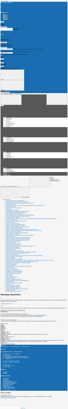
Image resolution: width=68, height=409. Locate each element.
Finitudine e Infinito (10, 281)
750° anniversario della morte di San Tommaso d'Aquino (18, 216)
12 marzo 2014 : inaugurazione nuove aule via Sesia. (17, 288)
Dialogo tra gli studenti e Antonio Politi (14, 282)
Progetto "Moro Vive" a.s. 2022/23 (13, 241)
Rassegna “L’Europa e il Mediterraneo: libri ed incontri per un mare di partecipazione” (24, 230)
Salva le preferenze (11, 344)
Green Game (8, 284)
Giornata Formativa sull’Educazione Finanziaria (16, 220)
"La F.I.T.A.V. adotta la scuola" (12, 223)
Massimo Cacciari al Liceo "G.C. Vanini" (14, 250)
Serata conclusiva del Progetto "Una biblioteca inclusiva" (18, 239)
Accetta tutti (21, 310)
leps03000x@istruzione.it (16, 356)
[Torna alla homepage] (34, 93)
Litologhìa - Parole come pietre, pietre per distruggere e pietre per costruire (21, 229)
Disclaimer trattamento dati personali (8, 397)
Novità (51, 178)
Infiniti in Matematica (10, 278)
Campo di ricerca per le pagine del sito (9, 186)
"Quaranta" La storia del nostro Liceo (14, 279)
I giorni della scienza (10, 267)
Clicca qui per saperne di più (6, 303)
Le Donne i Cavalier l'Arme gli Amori (14, 272)
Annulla (2, 92)
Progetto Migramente (10, 290)
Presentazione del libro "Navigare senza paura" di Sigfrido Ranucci (20, 203)
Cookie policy (6, 378)
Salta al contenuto (4, 1)
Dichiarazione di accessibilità (9, 383)
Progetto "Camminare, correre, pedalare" (14, 256)
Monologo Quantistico (10, 257)
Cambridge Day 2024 (10, 222)
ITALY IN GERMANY (11, 265)
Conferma (7, 92)
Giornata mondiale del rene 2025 (13, 217)
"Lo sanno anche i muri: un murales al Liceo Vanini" (17, 201)
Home (51, 177)
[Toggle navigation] (11, 99)
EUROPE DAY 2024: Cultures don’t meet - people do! (17, 226)
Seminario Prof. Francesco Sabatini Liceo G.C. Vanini (17, 253)
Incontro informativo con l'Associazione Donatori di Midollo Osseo (20, 214)
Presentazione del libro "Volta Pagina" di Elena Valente (17, 211)
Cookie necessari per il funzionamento (9, 319)
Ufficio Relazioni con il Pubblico (10, 381)
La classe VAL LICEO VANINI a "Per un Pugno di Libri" (18, 262)
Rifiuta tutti (11, 310)
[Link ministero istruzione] (6, 2)
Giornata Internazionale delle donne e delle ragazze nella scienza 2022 (20, 245)
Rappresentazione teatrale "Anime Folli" (14, 213)
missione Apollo (9, 274)
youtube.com (3, 323)
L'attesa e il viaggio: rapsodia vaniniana (14, 228)
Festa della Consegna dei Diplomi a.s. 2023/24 (15, 225)
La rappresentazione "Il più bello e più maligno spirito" (17, 280)
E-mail (14, 49)
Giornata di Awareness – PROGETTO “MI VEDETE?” (18, 238)
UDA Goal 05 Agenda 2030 (12, 254)
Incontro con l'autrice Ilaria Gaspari (13, 243)
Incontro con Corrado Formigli (12, 269)
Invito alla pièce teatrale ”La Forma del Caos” (15, 200)
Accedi (2, 21)
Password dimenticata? (5, 32)
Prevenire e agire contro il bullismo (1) (14, 207)
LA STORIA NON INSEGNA (12, 234)
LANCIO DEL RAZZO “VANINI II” (14, 291)
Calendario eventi (54, 179)
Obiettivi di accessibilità (8, 384)
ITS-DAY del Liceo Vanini (11, 219)
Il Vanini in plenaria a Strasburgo (13, 247)
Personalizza (3, 310)
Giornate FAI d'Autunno (11, 242)
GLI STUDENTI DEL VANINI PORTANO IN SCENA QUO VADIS (21, 251)
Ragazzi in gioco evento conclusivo (13, 273)
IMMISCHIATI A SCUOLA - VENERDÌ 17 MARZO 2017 (19, 266)
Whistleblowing (6, 385)
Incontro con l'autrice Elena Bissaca (13, 248)
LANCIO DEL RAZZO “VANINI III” (14, 259)
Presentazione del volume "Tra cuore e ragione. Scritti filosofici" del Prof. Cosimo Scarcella (25, 205)
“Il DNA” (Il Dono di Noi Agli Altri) (13, 231)
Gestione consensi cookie (8, 386)
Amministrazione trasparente (9, 387)
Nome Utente (16, 28)
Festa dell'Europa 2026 (10, 204)
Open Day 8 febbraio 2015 (11, 276)
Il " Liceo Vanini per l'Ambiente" (13, 286)
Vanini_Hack (8, 208)
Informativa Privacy (7, 380)
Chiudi (2, 59)
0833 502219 (8, 355)
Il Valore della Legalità (10, 206)
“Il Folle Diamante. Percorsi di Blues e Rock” (15, 224)
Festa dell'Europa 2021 (10, 249)
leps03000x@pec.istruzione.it (17, 357)
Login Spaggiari (35, 51)
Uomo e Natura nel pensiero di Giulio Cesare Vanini (17, 232)
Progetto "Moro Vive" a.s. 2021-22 (13, 244)
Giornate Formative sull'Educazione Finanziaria (16, 212)
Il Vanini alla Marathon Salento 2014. (14, 287)
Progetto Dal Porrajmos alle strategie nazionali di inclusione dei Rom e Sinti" (22, 261)
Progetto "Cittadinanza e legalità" (13, 285)
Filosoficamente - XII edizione (12, 210)
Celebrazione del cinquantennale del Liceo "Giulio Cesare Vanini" (20, 235)
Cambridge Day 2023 (10, 236)
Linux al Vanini (9, 275)
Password (15, 29)
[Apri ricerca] (56, 99)
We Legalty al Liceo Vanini (11, 263)
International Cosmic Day (11, 268)
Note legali (5, 379)
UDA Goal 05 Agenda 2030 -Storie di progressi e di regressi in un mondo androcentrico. (24, 255)
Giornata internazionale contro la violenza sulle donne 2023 (18, 237)
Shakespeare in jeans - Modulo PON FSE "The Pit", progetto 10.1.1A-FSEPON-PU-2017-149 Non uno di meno (29, 260)
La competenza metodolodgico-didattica (14, 270)
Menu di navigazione (25, 197)
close (2, 105)
